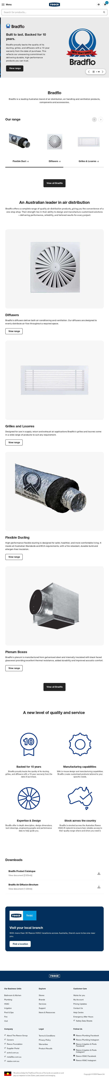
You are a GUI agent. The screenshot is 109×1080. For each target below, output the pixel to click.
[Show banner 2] (99, 72)
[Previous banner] (89, 72)
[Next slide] (100, 119)
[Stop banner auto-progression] (93, 72)
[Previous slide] (94, 119)
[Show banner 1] (97, 72)
